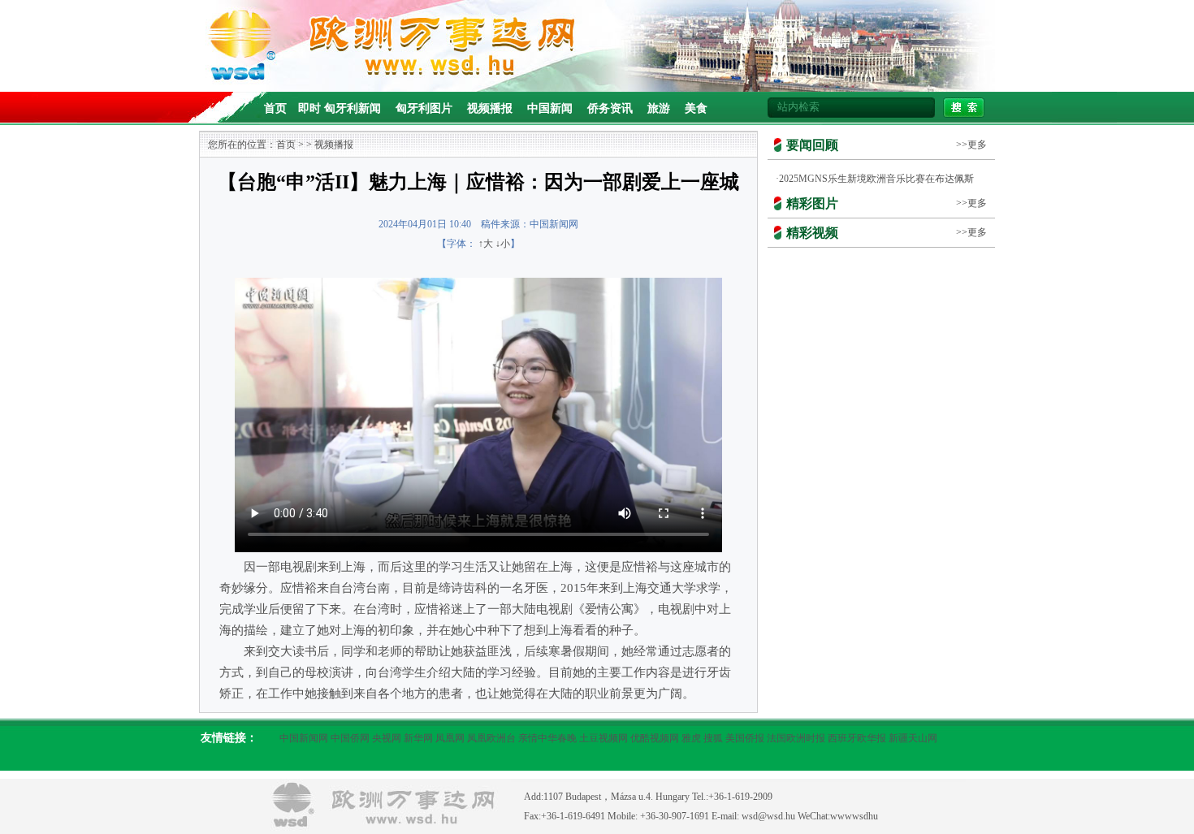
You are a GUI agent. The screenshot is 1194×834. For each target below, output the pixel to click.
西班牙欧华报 (857, 738)
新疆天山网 (913, 738)
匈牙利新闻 (352, 108)
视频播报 (490, 108)
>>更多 (971, 144)
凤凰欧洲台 (491, 738)
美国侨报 (744, 738)
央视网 (386, 738)
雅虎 (691, 738)
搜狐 (713, 738)
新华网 (418, 738)
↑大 (485, 243)
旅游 (658, 108)
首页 (275, 108)
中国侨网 (350, 738)
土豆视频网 (603, 738)
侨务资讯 (610, 108)
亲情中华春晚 (547, 738)
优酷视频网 (654, 738)
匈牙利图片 (424, 108)
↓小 (502, 243)
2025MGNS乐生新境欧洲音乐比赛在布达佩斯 (876, 178)
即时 (309, 108)
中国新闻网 (303, 738)
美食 (696, 108)
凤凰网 (450, 738)
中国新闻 (550, 108)
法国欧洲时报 (796, 738)
